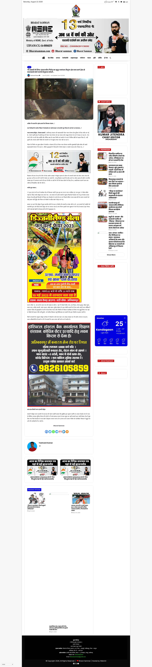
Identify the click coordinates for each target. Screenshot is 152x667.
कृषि (94, 58)
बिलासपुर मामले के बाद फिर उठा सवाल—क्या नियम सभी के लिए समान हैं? (116, 182)
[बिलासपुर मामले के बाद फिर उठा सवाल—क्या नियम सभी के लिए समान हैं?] (102, 181)
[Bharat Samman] (76, 10)
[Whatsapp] (53, 430)
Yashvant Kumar (34, 75)
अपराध (58, 58)
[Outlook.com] (63, 430)
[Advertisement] (113, 81)
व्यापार (89, 58)
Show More (111, 255)
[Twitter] (49, 430)
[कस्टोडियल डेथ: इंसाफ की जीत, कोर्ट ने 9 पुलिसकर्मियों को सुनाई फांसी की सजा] (59, 559)
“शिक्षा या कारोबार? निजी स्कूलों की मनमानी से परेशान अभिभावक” (36, 507)
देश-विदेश (50, 58)
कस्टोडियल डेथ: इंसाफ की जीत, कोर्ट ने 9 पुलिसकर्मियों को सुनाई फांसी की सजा (58, 627)
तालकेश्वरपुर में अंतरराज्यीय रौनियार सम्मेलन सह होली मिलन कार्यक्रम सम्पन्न (116, 207)
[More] (67, 430)
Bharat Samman (85, 661)
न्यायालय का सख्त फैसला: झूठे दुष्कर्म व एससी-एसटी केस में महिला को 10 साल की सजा (116, 169)
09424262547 (79, 654)
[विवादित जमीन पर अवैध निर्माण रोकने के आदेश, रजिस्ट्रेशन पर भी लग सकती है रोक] (102, 156)
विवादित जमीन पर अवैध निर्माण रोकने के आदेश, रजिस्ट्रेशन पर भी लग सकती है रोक (116, 157)
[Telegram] (56, 430)
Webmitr (103, 661)
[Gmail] (60, 430)
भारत (29, 67)
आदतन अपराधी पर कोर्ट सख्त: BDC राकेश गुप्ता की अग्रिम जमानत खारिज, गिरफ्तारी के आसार (79, 508)
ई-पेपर (106, 58)
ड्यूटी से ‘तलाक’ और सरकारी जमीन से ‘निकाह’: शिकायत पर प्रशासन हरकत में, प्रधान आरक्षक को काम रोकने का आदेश (116, 222)
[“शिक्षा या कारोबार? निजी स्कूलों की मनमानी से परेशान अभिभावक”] (37, 498)
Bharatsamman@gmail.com (78, 656)
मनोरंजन (82, 58)
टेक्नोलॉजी (65, 58)
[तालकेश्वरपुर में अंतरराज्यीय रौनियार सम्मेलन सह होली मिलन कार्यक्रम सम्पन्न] (102, 205)
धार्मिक (100, 58)
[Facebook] (46, 430)
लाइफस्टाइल (74, 58)
